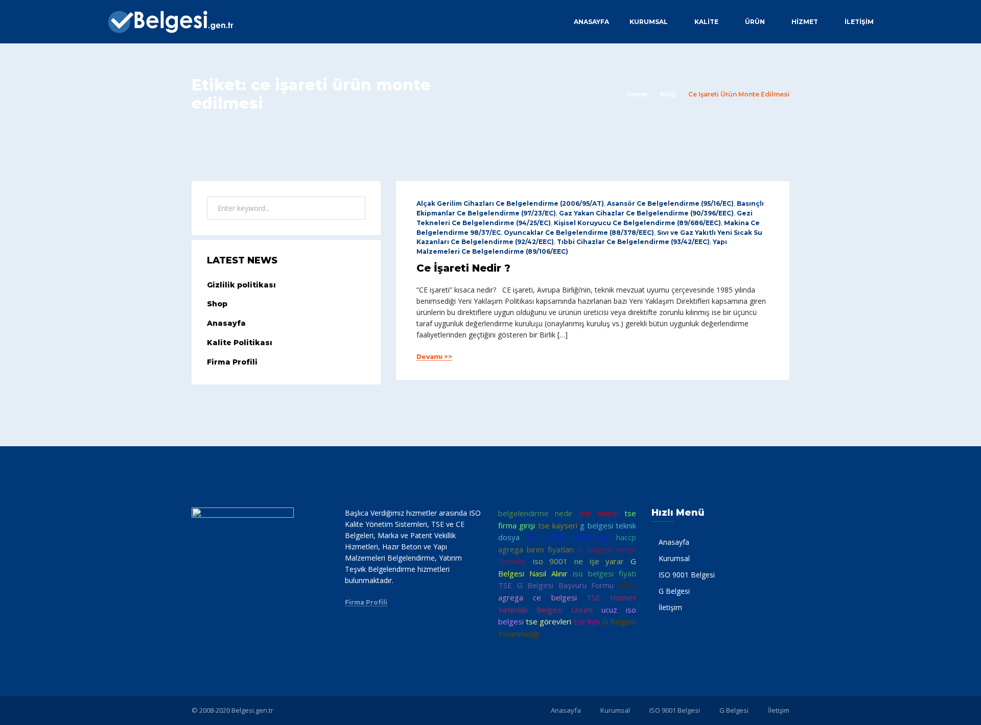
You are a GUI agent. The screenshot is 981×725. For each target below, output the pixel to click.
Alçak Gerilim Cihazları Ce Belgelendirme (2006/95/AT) (510, 203)
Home (637, 94)
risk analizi (598, 513)
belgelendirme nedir (535, 513)
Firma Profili (232, 362)
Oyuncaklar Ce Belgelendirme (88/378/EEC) (579, 232)
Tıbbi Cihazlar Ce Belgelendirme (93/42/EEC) (633, 242)
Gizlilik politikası (241, 284)
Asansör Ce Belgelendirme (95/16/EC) (670, 203)
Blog (667, 94)
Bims (627, 585)
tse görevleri (548, 621)
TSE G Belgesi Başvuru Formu (556, 585)
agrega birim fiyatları (536, 549)
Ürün (755, 22)
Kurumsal (648, 22)
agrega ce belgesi (537, 597)
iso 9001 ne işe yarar (578, 561)
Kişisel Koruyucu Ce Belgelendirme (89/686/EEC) (637, 223)
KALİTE (706, 22)
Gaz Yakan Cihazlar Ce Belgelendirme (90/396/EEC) (646, 213)
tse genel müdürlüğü (568, 537)
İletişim (859, 22)
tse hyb (587, 621)
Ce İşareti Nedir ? (463, 268)
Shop (217, 303)
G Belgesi (674, 591)
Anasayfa (591, 22)
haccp (626, 537)
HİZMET (804, 22)
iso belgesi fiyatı (604, 573)
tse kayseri (557, 525)
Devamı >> (434, 356)
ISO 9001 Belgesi (687, 574)
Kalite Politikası (239, 342)
